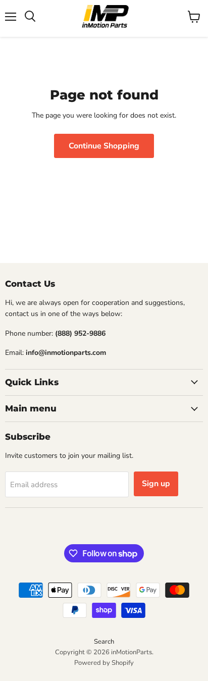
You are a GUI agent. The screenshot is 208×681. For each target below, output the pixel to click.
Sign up (156, 483)
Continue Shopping (104, 145)
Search (104, 641)
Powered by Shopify (104, 662)
